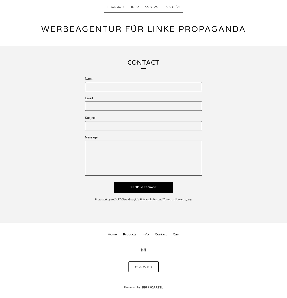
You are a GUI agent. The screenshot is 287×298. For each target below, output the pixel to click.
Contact (152, 7)
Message (91, 137)
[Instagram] (143, 250)
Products (116, 7)
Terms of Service (173, 199)
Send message (143, 187)
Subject (90, 117)
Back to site (143, 266)
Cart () (173, 7)
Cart (176, 234)
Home (112, 234)
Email (89, 98)
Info (135, 7)
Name (89, 78)
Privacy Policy (148, 199)
